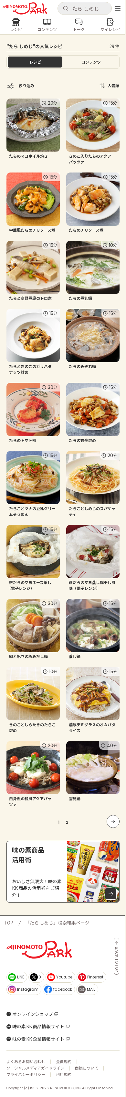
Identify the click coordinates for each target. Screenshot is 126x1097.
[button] (85, 8)
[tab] (91, 62)
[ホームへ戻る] (25, 8)
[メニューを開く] (117, 8)
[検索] (65, 9)
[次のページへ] (113, 821)
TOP (8, 922)
